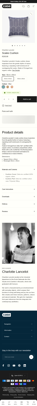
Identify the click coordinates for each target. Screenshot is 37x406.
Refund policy (6, 394)
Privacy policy (13, 394)
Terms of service (22, 394)
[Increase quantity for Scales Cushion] (13, 99)
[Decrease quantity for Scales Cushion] (4, 99)
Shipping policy (30, 394)
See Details (16, 70)
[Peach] (12, 87)
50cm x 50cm (8, 78)
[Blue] (3, 87)
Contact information (18, 397)
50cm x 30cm (21, 78)
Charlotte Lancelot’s (8, 138)
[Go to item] (12, 45)
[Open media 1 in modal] (31, 14)
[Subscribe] (31, 357)
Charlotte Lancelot (8, 50)
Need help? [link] (8, 105)
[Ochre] (7, 87)
